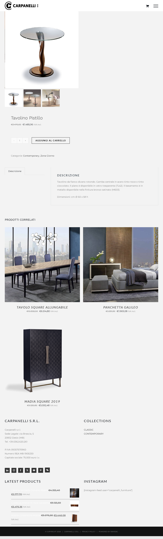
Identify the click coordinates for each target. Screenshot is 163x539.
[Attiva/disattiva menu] (155, 6)
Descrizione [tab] (14, 171)
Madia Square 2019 (42, 401)
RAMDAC (114, 532)
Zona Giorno (47, 155)
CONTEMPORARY (94, 433)
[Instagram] (13, 470)
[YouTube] (34, 470)
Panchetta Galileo (120, 307)
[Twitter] (27, 470)
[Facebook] (20, 470)
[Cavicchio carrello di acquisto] (147, 6)
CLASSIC (88, 429)
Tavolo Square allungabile (42, 307)
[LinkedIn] (7, 470)
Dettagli (59, 265)
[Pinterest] (40, 470)
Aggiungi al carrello (50, 140)
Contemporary (31, 155)
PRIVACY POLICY (88, 532)
